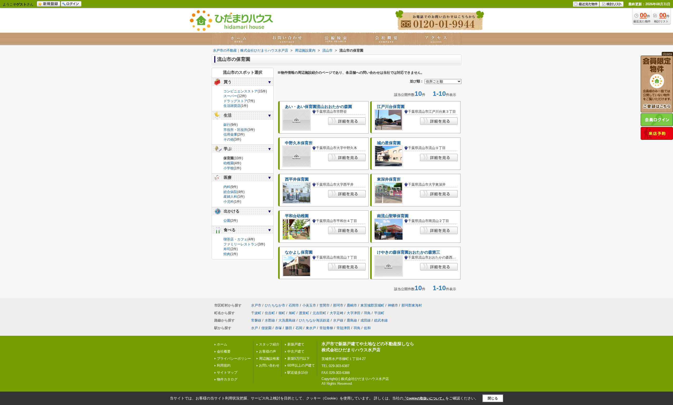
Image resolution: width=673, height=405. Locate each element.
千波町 (256, 313)
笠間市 (324, 305)
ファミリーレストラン (240, 244)
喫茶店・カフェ (235, 239)
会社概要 (224, 351)
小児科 (228, 202)
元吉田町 (319, 313)
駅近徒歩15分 (297, 372)
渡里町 (304, 313)
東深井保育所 (389, 179)
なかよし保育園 (299, 252)
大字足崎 (336, 313)
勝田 (288, 328)
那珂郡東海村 (411, 305)
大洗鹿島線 (286, 320)
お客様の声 (267, 351)
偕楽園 (266, 328)
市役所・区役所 (235, 130)
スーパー (230, 96)
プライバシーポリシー (234, 358)
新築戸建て (295, 344)
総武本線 (381, 320)
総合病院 (230, 192)
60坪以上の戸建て (301, 365)
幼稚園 (228, 163)
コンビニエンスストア (240, 91)
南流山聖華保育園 (393, 216)
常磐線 (256, 320)
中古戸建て (295, 351)
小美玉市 (309, 305)
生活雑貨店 (232, 106)
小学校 (228, 168)
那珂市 (338, 305)
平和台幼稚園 (297, 216)
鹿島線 (352, 320)
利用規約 (224, 365)
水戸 (254, 328)
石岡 (298, 328)
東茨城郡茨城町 (372, 305)
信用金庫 (230, 134)
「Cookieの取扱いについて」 (424, 398)
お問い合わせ (269, 365)
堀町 (281, 313)
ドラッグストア (235, 101)
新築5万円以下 (298, 358)
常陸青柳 (326, 328)
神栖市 (393, 305)
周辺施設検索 (269, 358)
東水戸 (311, 328)
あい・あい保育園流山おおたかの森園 (318, 107)
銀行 (226, 125)
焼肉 (226, 254)
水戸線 (338, 320)
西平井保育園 (297, 179)
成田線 (365, 320)
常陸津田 (343, 328)
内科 (226, 187)
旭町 (292, 313)
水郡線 (270, 320)
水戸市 (256, 305)
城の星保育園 (389, 143)
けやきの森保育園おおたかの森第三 (408, 252)
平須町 (379, 313)
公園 (226, 221)
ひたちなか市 (275, 305)
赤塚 (278, 328)
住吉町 (270, 313)
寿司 (226, 249)
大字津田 (353, 313)
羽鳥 (367, 313)
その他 (228, 139)
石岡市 (294, 305)
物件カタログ (227, 379)
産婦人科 (230, 197)
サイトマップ (227, 372)
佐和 (367, 328)
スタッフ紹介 (269, 344)
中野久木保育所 (299, 143)
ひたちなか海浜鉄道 (314, 320)
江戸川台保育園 (391, 107)
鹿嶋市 (352, 305)
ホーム (222, 344)
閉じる (493, 398)
